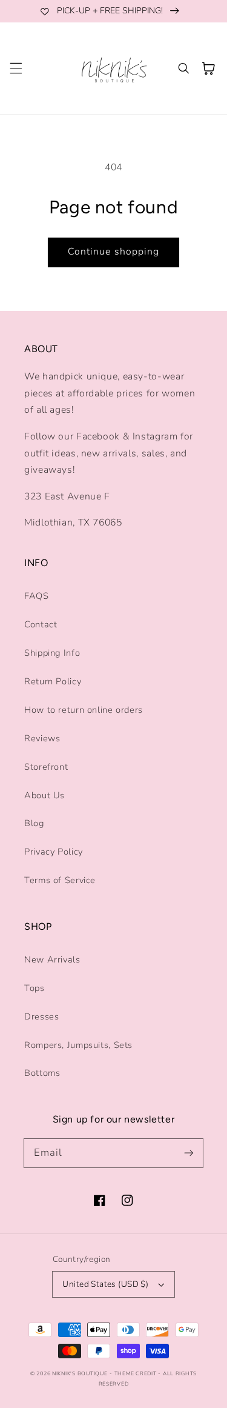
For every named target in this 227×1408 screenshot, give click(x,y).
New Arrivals (52, 959)
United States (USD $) (105, 1284)
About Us (44, 795)
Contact (40, 624)
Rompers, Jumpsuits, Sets (78, 1045)
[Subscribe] (189, 1153)
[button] (16, 68)
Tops (34, 988)
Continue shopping (113, 251)
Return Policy (52, 681)
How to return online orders (83, 710)
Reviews (42, 738)
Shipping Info (52, 653)
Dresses (41, 1016)
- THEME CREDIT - (136, 1373)
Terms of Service (60, 880)
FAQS (36, 596)
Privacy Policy (53, 852)
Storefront (46, 767)
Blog (34, 823)
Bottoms (42, 1073)
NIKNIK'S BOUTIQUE (80, 1373)
